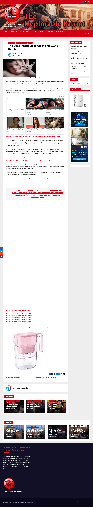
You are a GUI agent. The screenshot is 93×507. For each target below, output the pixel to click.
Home (6, 31)
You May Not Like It (14, 377)
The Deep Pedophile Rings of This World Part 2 (18, 312)
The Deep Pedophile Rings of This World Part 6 (18, 321)
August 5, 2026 (11, 434)
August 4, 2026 (33, 434)
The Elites (30, 402)
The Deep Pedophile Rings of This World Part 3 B (19, 315)
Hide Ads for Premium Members (14, 35)
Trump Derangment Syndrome (55, 402)
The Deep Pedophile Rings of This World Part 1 (18, 310)
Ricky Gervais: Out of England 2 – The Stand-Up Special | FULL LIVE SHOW (79, 58)
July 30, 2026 (75, 434)
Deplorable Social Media (56, 31)
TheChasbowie (18, 53)
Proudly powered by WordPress (10, 502)
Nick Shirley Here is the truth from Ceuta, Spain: (35, 431)
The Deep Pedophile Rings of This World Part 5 (18, 319)
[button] (85, 33)
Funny (50, 427)
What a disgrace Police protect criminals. (12, 431)
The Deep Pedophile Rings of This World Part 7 (18, 323)
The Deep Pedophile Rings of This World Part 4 (18, 317)
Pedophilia (8, 402)
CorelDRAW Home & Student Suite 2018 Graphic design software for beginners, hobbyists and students (33, 136)
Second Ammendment (10, 427)
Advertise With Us (39, 31)
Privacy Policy (31, 35)
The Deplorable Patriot (12, 24)
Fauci (72, 427)
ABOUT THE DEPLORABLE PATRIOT (21, 31)
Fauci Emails (76, 427)
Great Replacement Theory (33, 427)
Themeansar (30, 502)
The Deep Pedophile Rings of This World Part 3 (18, 313)
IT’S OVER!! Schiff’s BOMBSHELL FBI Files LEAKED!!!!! (56, 406)
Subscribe (42, 35)
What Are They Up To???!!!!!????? (46, 377)
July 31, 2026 (53, 434)
